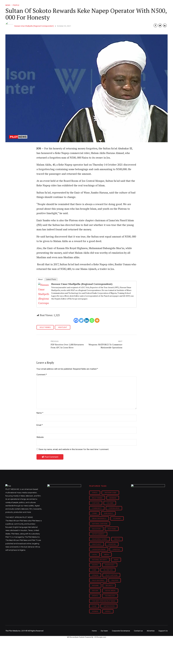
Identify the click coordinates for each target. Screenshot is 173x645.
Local (94, 555)
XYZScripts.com (100, 637)
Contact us (138, 631)
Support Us (153, 4)
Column (110, 503)
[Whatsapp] (91, 320)
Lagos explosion (98, 549)
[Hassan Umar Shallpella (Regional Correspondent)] (43, 303)
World (108, 611)
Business (81, 4)
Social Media (110, 591)
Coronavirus (114, 508)
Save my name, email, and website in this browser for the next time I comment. (74, 449)
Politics (115, 580)
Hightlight (62, 327)
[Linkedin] (86, 320)
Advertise (150, 631)
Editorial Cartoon (99, 524)
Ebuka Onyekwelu (99, 518)
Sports (95, 596)
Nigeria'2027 (109, 565)
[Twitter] (81, 320)
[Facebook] (76, 320)
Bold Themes (45, 327)
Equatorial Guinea (99, 539)
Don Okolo (108, 513)
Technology (110, 596)
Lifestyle (95, 4)
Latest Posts (51, 279)
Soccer (95, 591)
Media (106, 555)
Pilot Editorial (98, 580)
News (116, 560)
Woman (95, 611)
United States (109, 606)
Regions (95, 585)
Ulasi (94, 606)
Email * (39, 425)
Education (96, 529)
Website (40, 437)
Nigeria (95, 565)
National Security (99, 560)
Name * (39, 413)
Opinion (109, 4)
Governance (124, 4)
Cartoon (95, 503)
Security (109, 585)
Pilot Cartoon (111, 575)
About (40, 279)
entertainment (98, 534)
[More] (97, 320)
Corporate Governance (121, 631)
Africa (94, 493)
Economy (117, 518)
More (139, 4)
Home (67, 4)
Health (117, 539)
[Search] (166, 2)
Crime (94, 513)
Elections (112, 529)
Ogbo (94, 570)
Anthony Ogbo (110, 493)
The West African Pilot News (103, 601)
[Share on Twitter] (160, 25)
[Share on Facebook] (155, 25)
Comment (41, 374)
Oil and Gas (108, 570)
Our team (104, 631)
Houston (112, 544)
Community (97, 508)
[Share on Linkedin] (165, 25)
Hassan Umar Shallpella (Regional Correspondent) (34, 26)
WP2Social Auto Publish (75, 637)
